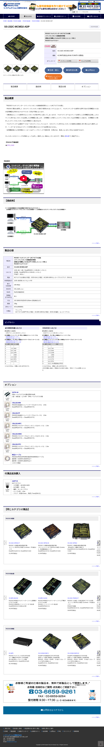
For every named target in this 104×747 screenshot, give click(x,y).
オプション (86, 87)
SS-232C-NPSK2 (72, 543)
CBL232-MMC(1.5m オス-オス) (51, 342)
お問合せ (97, 1)
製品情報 (29, 16)
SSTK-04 (15, 392)
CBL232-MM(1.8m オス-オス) (50, 338)
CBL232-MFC (17, 423)
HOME (12, 16)
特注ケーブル (16, 455)
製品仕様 (62, 87)
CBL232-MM (16, 403)
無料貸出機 (72, 70)
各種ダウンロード (45, 16)
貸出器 (67, 136)
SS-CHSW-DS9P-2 (43, 653)
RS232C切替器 (36, 21)
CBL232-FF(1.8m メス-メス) (13, 338)
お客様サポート (61, 16)
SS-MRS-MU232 (13, 598)
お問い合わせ (93, 16)
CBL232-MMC (17, 434)
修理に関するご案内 (47, 728)
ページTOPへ (96, 243)
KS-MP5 (11, 653)
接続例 (38, 87)
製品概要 (14, 87)
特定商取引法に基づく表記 (32, 728)
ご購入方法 (7, 728)
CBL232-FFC (16, 444)
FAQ (91, 1)
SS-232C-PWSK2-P (73, 598)
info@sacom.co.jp (12, 741)
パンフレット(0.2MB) (66, 61)
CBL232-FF (16, 413)
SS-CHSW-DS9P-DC (73, 653)
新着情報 (76, 731)
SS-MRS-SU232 (42, 598)
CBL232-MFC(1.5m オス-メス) (13, 341)
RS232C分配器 (17, 21)
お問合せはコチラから (53, 710)
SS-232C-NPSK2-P (14, 543)
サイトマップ (83, 1)
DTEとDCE (10, 145)
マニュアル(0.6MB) (86, 61)
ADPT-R (15, 481)
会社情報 (77, 16)
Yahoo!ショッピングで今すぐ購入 (54, 77)
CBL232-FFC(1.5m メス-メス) (13, 342)
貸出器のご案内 (17, 728)
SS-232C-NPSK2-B (43, 543)
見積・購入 (54, 70)
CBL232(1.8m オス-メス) (12, 336)
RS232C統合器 (26, 21)
